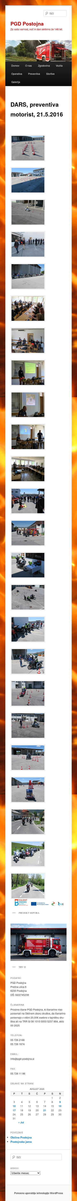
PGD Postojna (27, 23)
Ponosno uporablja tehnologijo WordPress (38, 1193)
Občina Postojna (21, 1137)
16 (60, 1106)
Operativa (16, 73)
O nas (28, 65)
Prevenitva (34, 73)
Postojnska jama (21, 1142)
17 (14, 1110)
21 (44, 1110)
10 (14, 1106)
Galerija (15, 82)
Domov (15, 65)
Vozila (59, 65)
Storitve (50, 73)
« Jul (21, 1122)
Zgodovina (44, 65)
